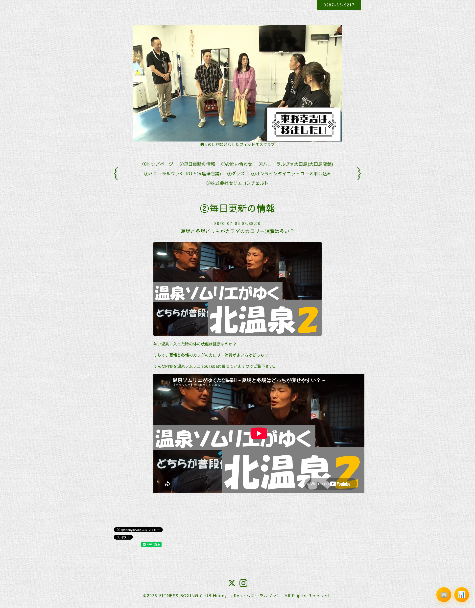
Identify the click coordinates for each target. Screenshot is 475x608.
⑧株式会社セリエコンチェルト (237, 183)
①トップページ (157, 164)
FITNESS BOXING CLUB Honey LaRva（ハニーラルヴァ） (220, 595)
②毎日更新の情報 (197, 164)
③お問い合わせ (236, 164)
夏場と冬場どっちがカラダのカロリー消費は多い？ (237, 231)
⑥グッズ (236, 173)
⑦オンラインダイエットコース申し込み (291, 173)
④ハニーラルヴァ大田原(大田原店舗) (296, 164)
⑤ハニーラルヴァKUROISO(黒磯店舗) (182, 173)
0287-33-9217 (339, 4)
